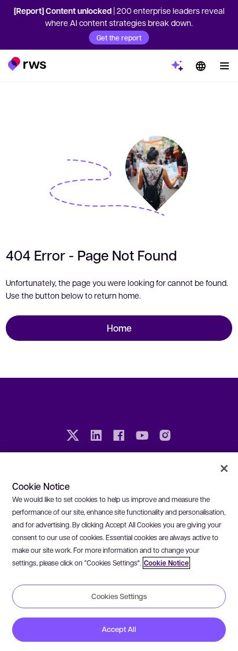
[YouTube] (142, 437)
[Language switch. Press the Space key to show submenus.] (200, 66)
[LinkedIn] (96, 437)
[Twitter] (73, 437)
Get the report (119, 37)
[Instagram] (165, 437)
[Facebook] (119, 437)
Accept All (119, 629)
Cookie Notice (166, 563)
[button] (27, 63)
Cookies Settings (119, 596)
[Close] (224, 468)
